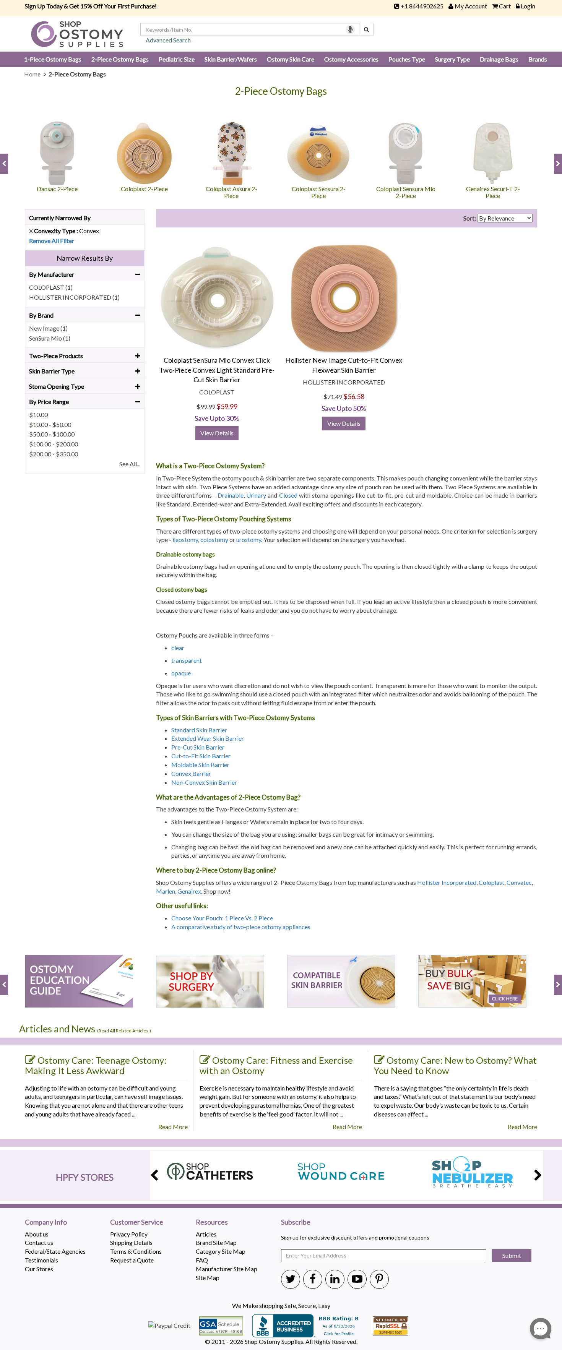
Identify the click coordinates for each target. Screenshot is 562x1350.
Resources (212, 1222)
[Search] (366, 29)
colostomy (214, 539)
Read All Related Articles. (124, 1031)
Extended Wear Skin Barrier (207, 738)
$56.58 (353, 396)
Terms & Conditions (136, 1251)
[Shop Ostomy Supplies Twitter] (290, 1278)
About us (37, 1234)
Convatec (519, 882)
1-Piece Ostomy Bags (52, 59)
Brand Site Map (216, 1242)
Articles (206, 1234)
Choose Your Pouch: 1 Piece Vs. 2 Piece (222, 918)
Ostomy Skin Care (290, 59)
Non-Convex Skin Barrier (204, 782)
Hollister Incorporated (446, 882)
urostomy (248, 539)
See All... (129, 463)
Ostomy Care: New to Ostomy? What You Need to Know (455, 1065)
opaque (181, 673)
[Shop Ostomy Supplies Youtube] (357, 1278)
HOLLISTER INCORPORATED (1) (74, 297)
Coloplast (491, 882)
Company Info (46, 1222)
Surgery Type (452, 59)
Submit (511, 1255)
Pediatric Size (177, 59)
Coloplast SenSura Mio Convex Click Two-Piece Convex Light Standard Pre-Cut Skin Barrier (217, 370)
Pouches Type (406, 59)
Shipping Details (131, 1242)
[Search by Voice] (350, 29)
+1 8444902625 (422, 6)
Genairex (189, 891)
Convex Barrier (191, 773)
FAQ (202, 1260)
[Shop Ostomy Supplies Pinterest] (379, 1278)
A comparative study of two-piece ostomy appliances (240, 926)
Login (528, 6)
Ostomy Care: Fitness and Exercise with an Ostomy (276, 1065)
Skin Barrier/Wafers (231, 59)
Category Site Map (220, 1251)
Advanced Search (168, 40)
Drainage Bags (499, 59)
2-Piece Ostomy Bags (120, 59)
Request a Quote (132, 1260)
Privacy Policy (129, 1234)
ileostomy (185, 539)
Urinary (256, 495)
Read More (173, 1126)
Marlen (165, 891)
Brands (537, 59)
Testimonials (41, 1260)
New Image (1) (48, 328)
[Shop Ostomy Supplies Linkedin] (334, 1278)
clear (177, 647)
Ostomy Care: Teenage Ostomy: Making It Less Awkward (96, 1065)
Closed (288, 495)
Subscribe (295, 1222)
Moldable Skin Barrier (200, 764)
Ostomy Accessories (351, 59)
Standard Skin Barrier (199, 729)
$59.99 (226, 406)
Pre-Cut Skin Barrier (197, 747)
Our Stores (39, 1268)
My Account (471, 6)
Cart (505, 6)
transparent (186, 660)
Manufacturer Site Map (226, 1268)
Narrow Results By (85, 258)
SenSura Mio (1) (49, 338)
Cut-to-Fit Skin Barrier (201, 755)
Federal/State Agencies (55, 1251)
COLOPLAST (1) (51, 287)
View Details (217, 432)
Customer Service (136, 1222)
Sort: (469, 218)
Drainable (231, 495)
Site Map (207, 1277)
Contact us (39, 1242)
